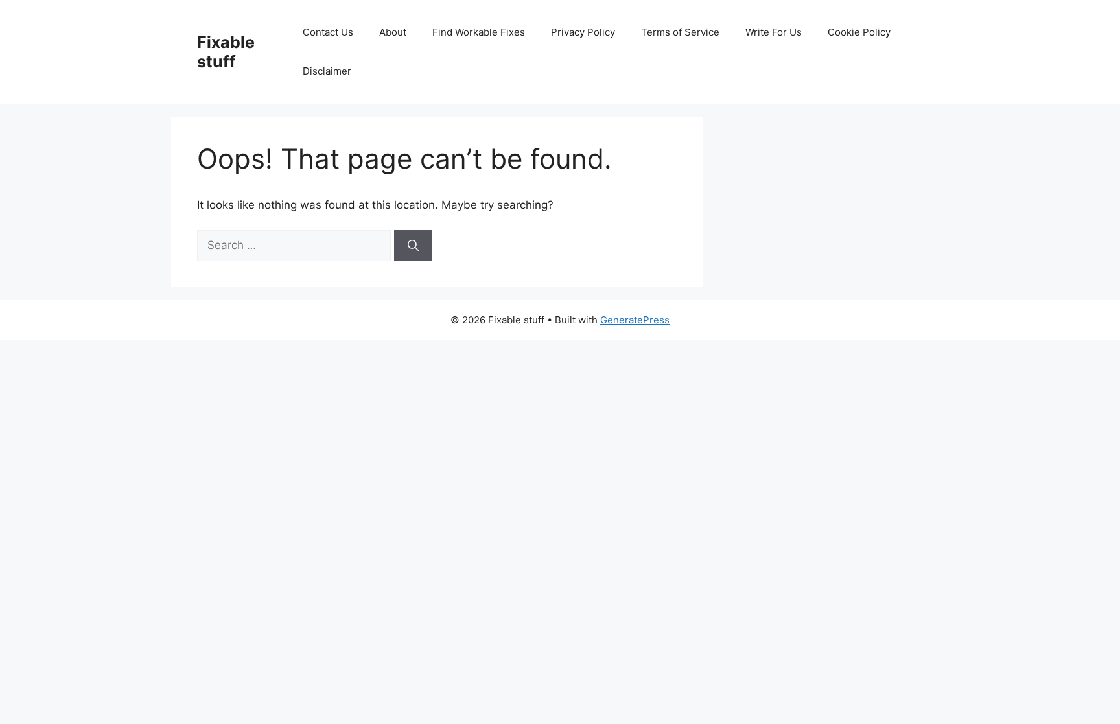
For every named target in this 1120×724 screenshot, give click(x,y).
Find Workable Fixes (478, 32)
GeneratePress (635, 320)
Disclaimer (327, 71)
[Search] (413, 245)
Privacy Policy (583, 32)
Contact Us (328, 32)
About (392, 32)
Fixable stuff (226, 51)
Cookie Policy (859, 32)
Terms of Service (680, 32)
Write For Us (773, 32)
